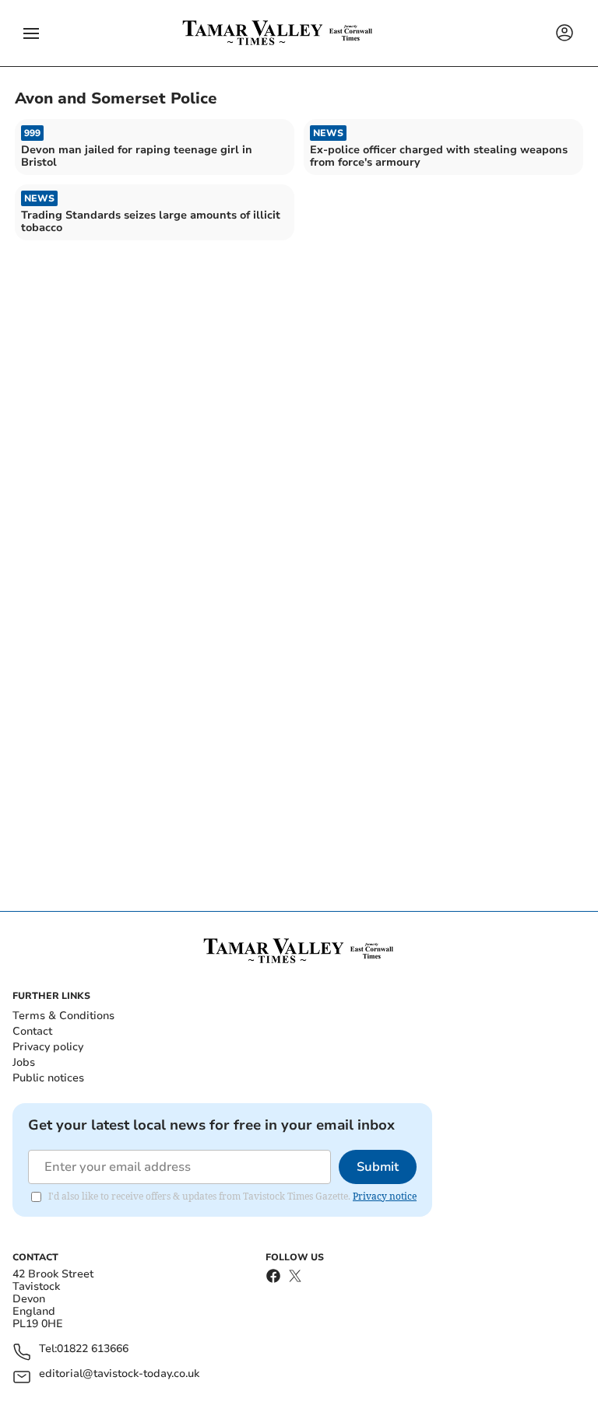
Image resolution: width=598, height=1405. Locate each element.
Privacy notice (385, 1196)
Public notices (48, 1077)
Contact (32, 1031)
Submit (378, 1167)
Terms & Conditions (63, 1015)
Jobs (23, 1062)
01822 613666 (92, 1349)
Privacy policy (47, 1046)
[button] (31, 33)
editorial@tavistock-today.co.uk (119, 1374)
